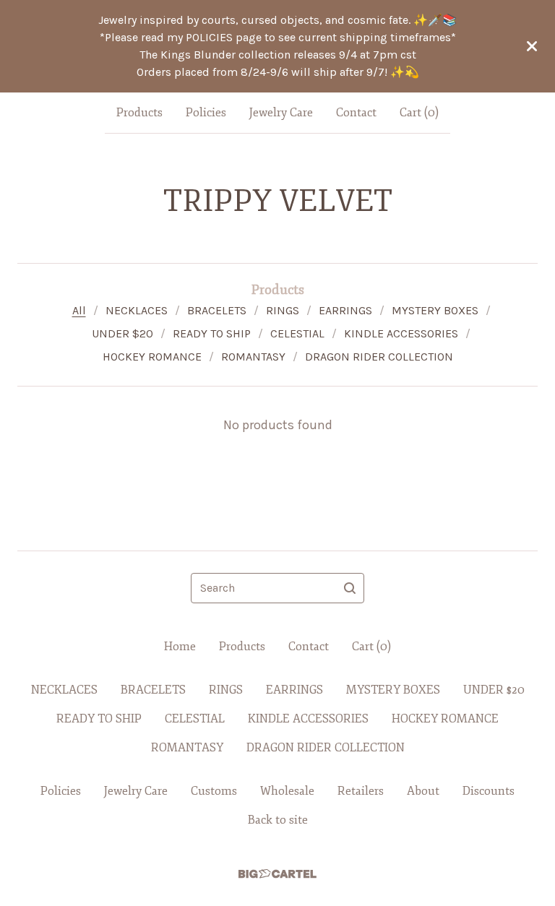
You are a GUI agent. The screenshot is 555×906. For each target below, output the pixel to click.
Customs (214, 791)
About (423, 791)
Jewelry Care (281, 112)
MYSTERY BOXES (435, 310)
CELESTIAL (297, 333)
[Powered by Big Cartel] (277, 873)
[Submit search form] (349, 588)
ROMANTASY (253, 356)
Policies (206, 112)
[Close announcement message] (531, 46)
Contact (356, 112)
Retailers (360, 791)
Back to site (278, 820)
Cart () (419, 112)
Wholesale (287, 791)
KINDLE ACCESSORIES (401, 333)
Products (139, 112)
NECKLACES (137, 310)
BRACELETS (216, 310)
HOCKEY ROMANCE (152, 356)
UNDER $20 (122, 333)
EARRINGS (345, 310)
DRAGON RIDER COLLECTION (379, 356)
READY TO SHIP (212, 333)
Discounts (488, 791)
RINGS (282, 310)
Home (180, 646)
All (79, 310)
